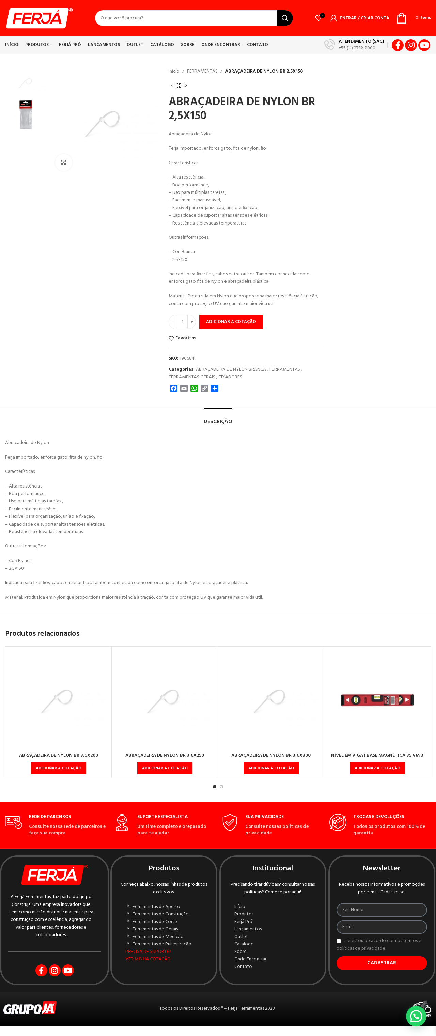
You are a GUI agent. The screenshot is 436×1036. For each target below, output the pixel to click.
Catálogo (244, 944)
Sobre (240, 952)
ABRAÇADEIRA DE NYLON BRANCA (231, 369)
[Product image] (58, 699)
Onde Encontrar (250, 959)
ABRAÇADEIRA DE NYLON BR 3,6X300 (271, 755)
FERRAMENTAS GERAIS (192, 377)
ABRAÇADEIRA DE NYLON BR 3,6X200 (58, 755)
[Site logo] (39, 18)
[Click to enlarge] (63, 162)
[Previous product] (172, 85)
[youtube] (424, 45)
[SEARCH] (285, 18)
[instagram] (411, 45)
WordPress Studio (142, 1034)
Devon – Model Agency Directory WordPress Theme (177, 1034)
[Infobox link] (354, 45)
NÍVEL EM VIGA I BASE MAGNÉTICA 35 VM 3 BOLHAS (377, 759)
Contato (243, 967)
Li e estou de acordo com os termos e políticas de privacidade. (379, 945)
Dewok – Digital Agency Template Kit (191, 1034)
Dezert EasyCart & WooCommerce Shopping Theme (289, 1034)
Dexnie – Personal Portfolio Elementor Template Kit (256, 1034)
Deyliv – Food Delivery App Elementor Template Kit (273, 1034)
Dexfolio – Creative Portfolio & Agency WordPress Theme (224, 1034)
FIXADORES (230, 377)
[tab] (218, 418)
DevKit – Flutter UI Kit (165, 1034)
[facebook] (398, 45)
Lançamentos (248, 929)
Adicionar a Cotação (231, 321)
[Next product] (185, 85)
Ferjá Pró (243, 922)
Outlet (241, 937)
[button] (58, 768)
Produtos (243, 914)
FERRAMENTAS (202, 71)
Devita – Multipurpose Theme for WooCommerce (153, 1034)
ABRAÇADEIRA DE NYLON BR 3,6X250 (164, 755)
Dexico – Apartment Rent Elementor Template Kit (241, 1034)
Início (174, 71)
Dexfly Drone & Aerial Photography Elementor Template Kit (206, 1034)
